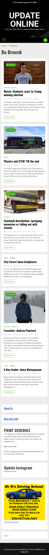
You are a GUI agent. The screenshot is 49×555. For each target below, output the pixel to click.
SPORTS (14, 327)
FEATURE (7, 327)
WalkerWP (24, 552)
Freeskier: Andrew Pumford (20, 330)
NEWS (6, 157)
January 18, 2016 (21, 334)
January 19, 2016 (21, 265)
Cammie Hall (15, 451)
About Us (8, 408)
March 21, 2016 (20, 231)
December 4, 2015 (21, 373)
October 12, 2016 (21, 165)
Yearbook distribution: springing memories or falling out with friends (23, 224)
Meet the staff (11, 419)
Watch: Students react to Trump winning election (23, 93)
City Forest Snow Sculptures (20, 261)
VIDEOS (13, 87)
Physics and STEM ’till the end (21, 161)
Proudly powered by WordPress (16, 549)
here (13, 441)
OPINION (7, 87)
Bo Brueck (9, 99)
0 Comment (34, 99)
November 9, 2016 (21, 99)
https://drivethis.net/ (11, 522)
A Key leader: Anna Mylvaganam (22, 369)
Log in (6, 535)
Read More (9, 117)
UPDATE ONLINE (24, 20)
